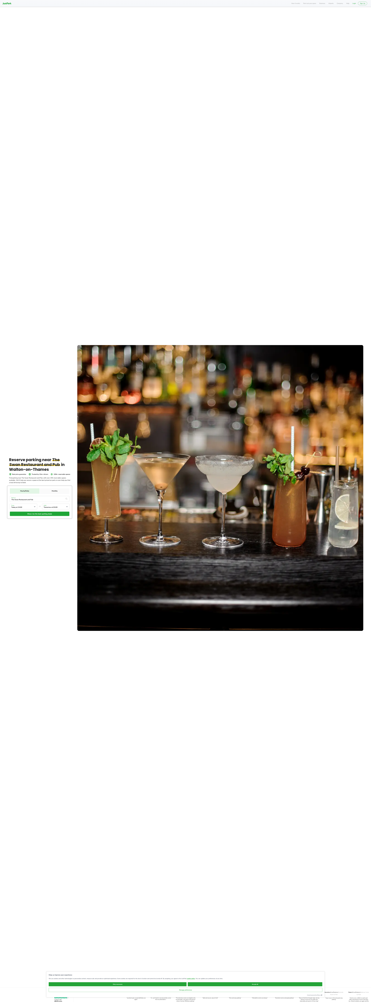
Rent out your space (309, 3)
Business (322, 3)
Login (354, 3)
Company (340, 3)
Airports (331, 3)
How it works (295, 3)
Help (347, 3)
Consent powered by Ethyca (313, 995)
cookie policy (191, 979)
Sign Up (362, 3)
